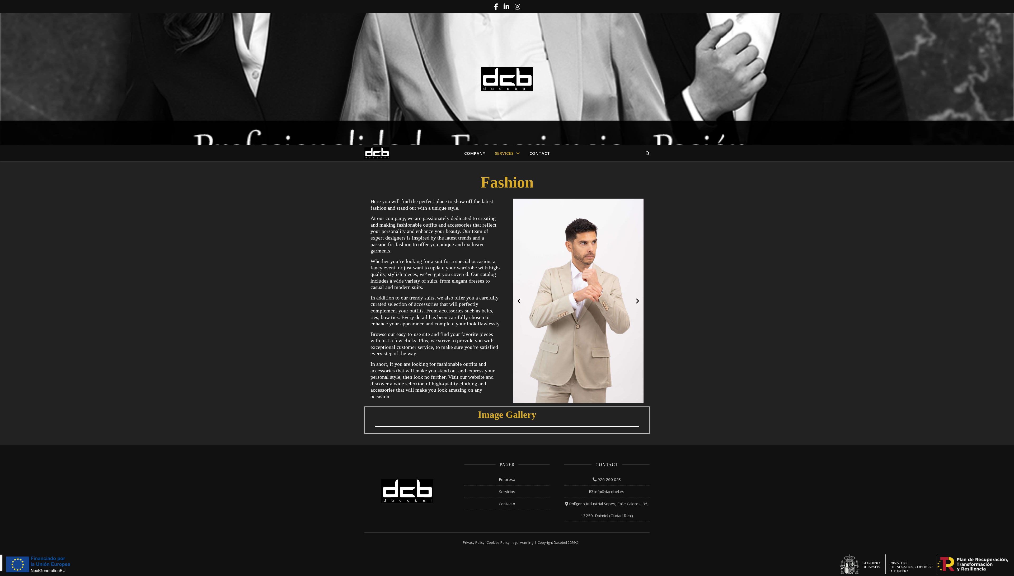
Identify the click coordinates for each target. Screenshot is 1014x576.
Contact (539, 153)
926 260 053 (609, 479)
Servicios (507, 491)
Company (474, 153)
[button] (519, 301)
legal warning (522, 542)
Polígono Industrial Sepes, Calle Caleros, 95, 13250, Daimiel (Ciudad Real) (608, 509)
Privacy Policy (474, 542)
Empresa (507, 479)
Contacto (507, 503)
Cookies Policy (498, 542)
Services (504, 153)
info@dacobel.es (608, 491)
